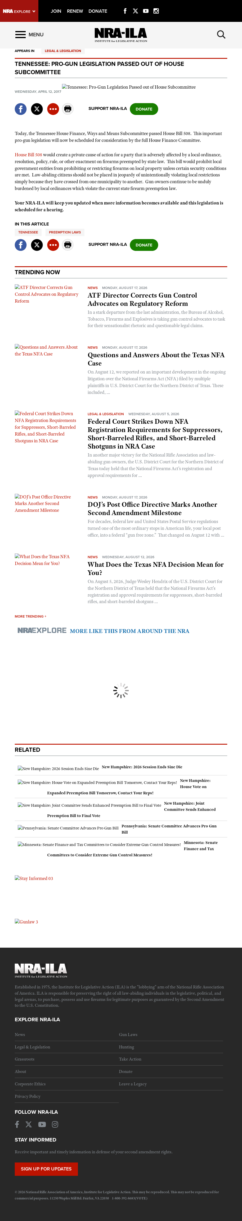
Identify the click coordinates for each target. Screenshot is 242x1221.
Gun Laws (128, 1034)
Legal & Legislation (63, 51)
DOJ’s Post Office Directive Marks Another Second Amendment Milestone (152, 508)
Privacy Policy (27, 1096)
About (20, 1071)
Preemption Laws (65, 232)
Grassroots (25, 1059)
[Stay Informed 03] (34, 878)
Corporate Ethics (30, 1084)
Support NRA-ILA (108, 108)
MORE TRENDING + (30, 616)
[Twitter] (135, 4)
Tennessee (28, 232)
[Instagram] (156, 4)
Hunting (126, 1047)
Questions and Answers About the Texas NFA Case (156, 359)
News (93, 288)
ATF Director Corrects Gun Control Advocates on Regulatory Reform (142, 299)
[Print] (68, 113)
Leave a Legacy (133, 1084)
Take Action (130, 1059)
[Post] (37, 105)
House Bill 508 (28, 155)
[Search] (221, 34)
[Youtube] (146, 4)
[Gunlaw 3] (26, 922)
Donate (126, 1071)
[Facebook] (125, 4)
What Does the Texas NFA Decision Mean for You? (156, 568)
